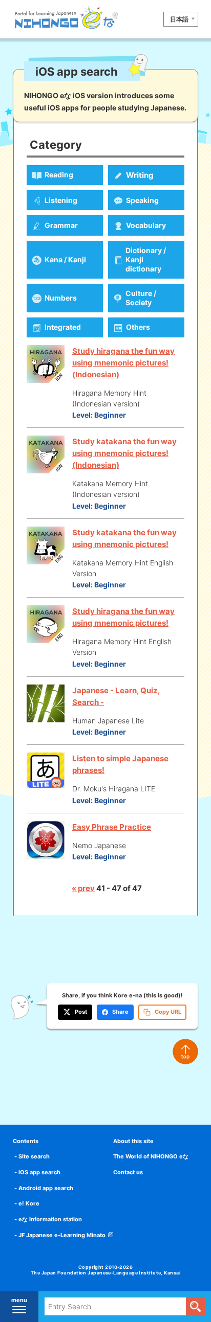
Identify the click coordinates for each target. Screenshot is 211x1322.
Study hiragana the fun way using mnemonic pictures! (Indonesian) (123, 362)
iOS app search (39, 1172)
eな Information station (50, 1219)
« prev (83, 888)
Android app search (45, 1188)
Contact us (128, 1172)
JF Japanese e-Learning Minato (62, 1235)
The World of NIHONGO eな (150, 1156)
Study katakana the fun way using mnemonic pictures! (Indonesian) (124, 453)
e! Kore (28, 1203)
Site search (34, 1156)
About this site (133, 1141)
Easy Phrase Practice (111, 827)
